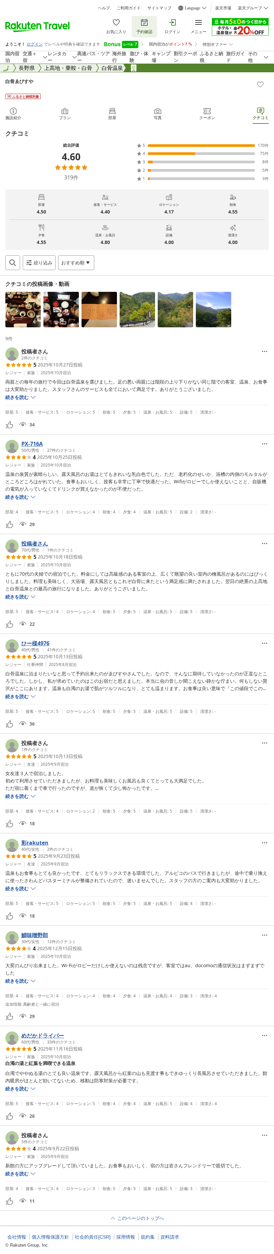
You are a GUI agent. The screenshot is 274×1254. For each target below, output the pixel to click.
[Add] (260, 84)
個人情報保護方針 (50, 1237)
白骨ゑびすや (19, 81)
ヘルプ (104, 8)
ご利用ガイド (129, 8)
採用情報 (125, 1237)
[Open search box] (12, 262)
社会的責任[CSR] (93, 1237)
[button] (23, 309)
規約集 (148, 1237)
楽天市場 (223, 8)
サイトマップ (159, 8)
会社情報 (16, 1237)
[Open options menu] (265, 351)
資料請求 (169, 1237)
